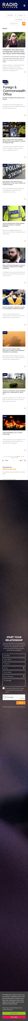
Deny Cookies (14, 1017)
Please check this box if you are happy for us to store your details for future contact (14, 690)
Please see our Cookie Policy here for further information (12, 1008)
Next (21, 460)
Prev (6, 460)
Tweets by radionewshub (9, 479)
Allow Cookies (14, 1013)
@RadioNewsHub (9, 469)
